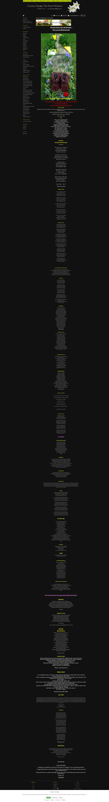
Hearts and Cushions (26, 97)
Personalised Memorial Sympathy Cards (29, 106)
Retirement (25, 45)
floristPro (80, 788)
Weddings (32, 0)
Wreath (24, 115)
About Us (48, 0)
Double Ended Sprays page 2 (27, 91)
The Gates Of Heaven (26, 112)
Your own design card (26, 116)
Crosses (24, 88)
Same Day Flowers (26, 57)
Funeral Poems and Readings (27, 22)
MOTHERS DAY (25, 42)
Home (25, 0)
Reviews (58, 0)
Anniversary (25, 33)
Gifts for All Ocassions (27, 121)
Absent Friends (43, 0)
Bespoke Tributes (26, 79)
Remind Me (68, 0)
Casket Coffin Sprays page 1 (27, 81)
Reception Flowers (26, 64)
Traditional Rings (26, 113)
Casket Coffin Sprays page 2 (27, 82)
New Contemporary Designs (27, 103)
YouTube (25, 133)
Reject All (60, 797)
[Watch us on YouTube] (24, 15)
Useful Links (25, 67)
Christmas (24, 36)
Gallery (24, 63)
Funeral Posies (25, 76)
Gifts (28, 0)
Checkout (24, 28)
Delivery (53, 0)
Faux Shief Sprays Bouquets (27, 94)
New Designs (25, 19)
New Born (24, 43)
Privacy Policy (77, 785)
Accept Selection (54, 797)
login (51, 15)
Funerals (36, 0)
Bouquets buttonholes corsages (28, 66)
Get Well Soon (25, 40)
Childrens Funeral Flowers (27, 85)
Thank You (24, 46)
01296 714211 (54, 788)
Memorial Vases (25, 100)
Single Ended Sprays (26, 109)
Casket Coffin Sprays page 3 (27, 84)
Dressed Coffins (25, 78)
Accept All (48, 797)
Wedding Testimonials (26, 70)
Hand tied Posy (25, 54)
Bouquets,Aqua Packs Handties (28, 55)
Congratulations (26, 37)
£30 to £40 (24, 127)
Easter (24, 39)
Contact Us (63, 0)
